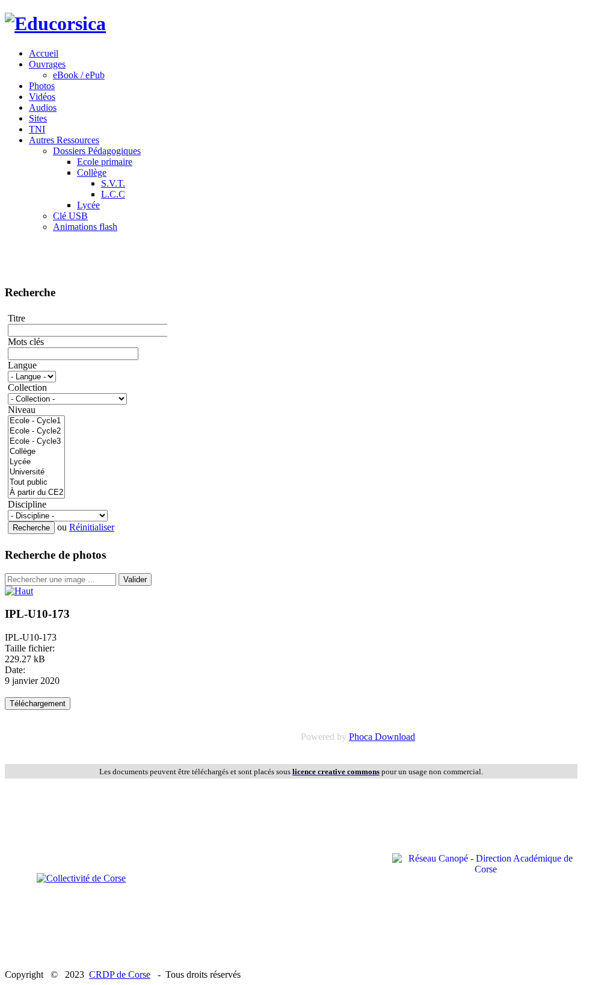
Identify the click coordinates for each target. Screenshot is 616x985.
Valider (135, 579)
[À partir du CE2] (36, 493)
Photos (42, 86)
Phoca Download (382, 737)
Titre (16, 318)
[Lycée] (36, 462)
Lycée (88, 205)
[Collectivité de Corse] (81, 878)
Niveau (21, 410)
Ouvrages (47, 64)
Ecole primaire (104, 162)
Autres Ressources (64, 140)
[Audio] (19, 591)
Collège (91, 172)
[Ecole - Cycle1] (36, 421)
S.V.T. (113, 183)
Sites (38, 118)
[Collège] (36, 452)
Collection (27, 387)
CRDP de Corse (119, 974)
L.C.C (113, 194)
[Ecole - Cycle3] (36, 442)
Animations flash (85, 227)
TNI (37, 129)
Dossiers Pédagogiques (97, 151)
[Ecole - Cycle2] (36, 431)
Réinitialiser (91, 527)
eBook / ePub (79, 75)
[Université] (36, 472)
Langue (22, 365)
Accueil (43, 53)
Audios (43, 107)
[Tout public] (36, 482)
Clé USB (70, 216)
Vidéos (42, 97)
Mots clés (26, 342)
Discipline (27, 504)
